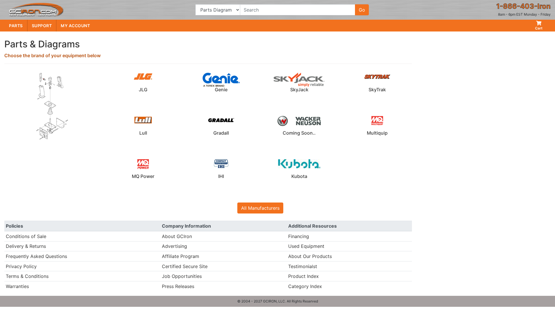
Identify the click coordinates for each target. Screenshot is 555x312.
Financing (298, 236)
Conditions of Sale (26, 236)
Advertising (174, 246)
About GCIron (177, 236)
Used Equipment (306, 246)
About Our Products (310, 256)
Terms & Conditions (27, 276)
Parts (16, 25)
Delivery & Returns (26, 246)
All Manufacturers (260, 208)
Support (42, 25)
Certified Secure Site (185, 266)
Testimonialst (302, 266)
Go (362, 10)
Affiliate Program (180, 256)
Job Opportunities (182, 276)
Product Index (303, 276)
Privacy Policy (21, 266)
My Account (75, 25)
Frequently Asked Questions (36, 256)
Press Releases (178, 286)
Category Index (305, 286)
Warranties (17, 286)
